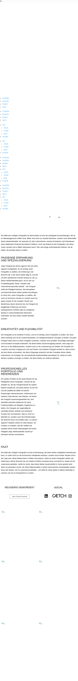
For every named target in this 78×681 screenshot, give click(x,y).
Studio (6, 131)
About (6, 128)
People (5, 104)
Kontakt (5, 137)
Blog (5, 134)
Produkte (5, 98)
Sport (4, 107)
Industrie (5, 101)
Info (3, 125)
